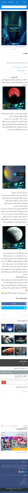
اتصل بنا (24, 479)
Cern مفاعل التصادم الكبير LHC (21, 356)
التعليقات (23, 376)
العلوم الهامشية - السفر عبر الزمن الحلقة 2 (8, 334)
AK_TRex (24, 362)
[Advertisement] (13, 58)
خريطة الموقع (22, 482)
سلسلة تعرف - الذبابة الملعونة (19, 368)
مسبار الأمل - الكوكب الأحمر (9, 356)
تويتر (14, 308)
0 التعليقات (17, 376)
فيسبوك (14, 304)
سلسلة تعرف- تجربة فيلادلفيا (22, 333)
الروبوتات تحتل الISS (7, 372)
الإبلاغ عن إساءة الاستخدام (21, 452)
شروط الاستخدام (22, 484)
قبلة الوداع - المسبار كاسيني (22, 345)
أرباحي (11, 490)
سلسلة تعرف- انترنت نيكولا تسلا (9, 345)
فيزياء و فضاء (21, 63)
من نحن (24, 480)
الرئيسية (26, 63)
